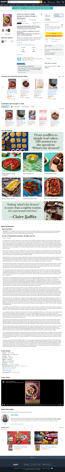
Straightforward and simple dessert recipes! (14, 382)
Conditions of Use (17, 468)
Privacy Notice (23, 468)
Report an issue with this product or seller (26, 44)
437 (34, 123)
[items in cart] (63, 2)
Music (37, 5)
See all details (19, 54)
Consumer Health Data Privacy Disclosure (33, 468)
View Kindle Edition (22, 72)
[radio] (49, 15)
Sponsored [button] (3, 429)
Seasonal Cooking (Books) (10, 367)
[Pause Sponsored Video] (29, 440)
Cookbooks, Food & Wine (8, 10)
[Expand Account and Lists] (55, 2)
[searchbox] (25, 2)
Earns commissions (11, 381)
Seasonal (24, 10)
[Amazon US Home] (15, 465)
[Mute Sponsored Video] (29, 443)
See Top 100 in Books (22, 365)
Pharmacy (42, 5)
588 (45, 123)
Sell (30, 5)
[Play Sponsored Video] (46, 438)
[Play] (2, 404)
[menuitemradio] (60, 404)
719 (22, 124)
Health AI (6, 5)
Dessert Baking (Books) (10, 368)
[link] (12, 92)
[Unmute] (62, 404)
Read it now (31, 60)
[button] (2, 5)
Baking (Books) (9, 370)
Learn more (28, 69)
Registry (33, 5)
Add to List (49, 58)
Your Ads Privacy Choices (46, 468)
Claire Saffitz (20, 19)
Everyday (47, 5)
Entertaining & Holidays (18, 10)
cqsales (52, 38)
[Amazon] (3, 2)
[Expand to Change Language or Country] (46, 2)
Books (2, 10)
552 (56, 124)
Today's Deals (12, 5)
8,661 (12, 124)
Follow (12, 41)
